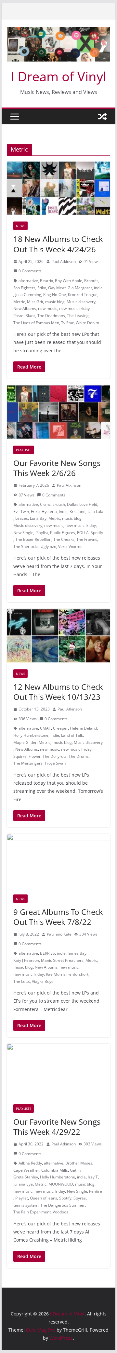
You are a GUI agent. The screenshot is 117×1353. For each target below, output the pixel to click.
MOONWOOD (60, 1184)
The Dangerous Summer (62, 1205)
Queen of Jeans (43, 1198)
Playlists (23, 450)
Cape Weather (26, 1170)
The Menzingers (28, 763)
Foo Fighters (24, 287)
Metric (19, 301)
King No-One (54, 294)
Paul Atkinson (63, 261)
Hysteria (49, 511)
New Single (23, 532)
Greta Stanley (25, 1177)
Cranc (45, 504)
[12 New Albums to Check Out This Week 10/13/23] (58, 636)
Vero (62, 546)
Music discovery (81, 301)
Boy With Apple (68, 280)
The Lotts (21, 981)
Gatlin (75, 1170)
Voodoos (60, 1212)
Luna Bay (38, 518)
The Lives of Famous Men (36, 322)
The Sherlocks (26, 546)
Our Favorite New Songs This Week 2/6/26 (56, 468)
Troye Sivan (55, 763)
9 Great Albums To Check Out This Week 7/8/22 (58, 916)
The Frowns (86, 539)
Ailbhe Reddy (30, 1163)
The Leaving (78, 315)
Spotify (97, 532)
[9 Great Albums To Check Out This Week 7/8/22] (58, 861)
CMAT (45, 728)
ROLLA (83, 532)
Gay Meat (57, 287)
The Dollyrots (55, 756)
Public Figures (62, 532)
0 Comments (30, 271)
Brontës (91, 280)
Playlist (41, 532)
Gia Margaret (80, 287)
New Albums (24, 308)
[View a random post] (102, 116)
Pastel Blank (24, 315)
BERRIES (47, 953)
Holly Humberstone (30, 735)
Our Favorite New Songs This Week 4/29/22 (56, 1126)
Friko (41, 287)
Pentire (95, 1191)
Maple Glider (25, 742)
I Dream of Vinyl (58, 76)
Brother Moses (78, 1163)
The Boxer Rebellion (33, 539)
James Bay (77, 953)
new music (47, 308)
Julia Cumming (28, 294)
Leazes (21, 518)
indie (98, 287)
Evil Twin (21, 511)
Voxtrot (75, 546)
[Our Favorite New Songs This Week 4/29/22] (58, 1071)
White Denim (87, 322)
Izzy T (93, 1177)
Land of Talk (72, 735)
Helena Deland (83, 728)
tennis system (25, 1205)
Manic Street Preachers (62, 960)
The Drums (79, 756)
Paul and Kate (59, 934)
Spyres (79, 1198)
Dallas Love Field (82, 504)
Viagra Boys (42, 981)
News (20, 225)
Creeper (60, 728)
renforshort (78, 974)
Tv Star (67, 322)
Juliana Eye (23, 1184)
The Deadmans (51, 315)
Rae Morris (56, 974)
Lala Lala (95, 511)
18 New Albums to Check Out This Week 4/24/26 (58, 243)
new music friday (74, 308)
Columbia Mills (54, 1170)
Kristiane (77, 511)
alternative (28, 280)
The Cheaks (63, 539)
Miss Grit (35, 301)
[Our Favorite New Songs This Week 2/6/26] (58, 412)
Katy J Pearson (26, 960)
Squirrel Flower (27, 756)
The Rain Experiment (32, 1212)
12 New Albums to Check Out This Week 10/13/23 (58, 691)
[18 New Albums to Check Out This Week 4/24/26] (58, 188)
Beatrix (46, 280)
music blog (55, 301)
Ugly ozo (48, 546)
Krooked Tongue (83, 294)
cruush (59, 504)
